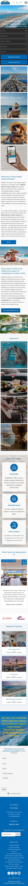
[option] (7, 618)
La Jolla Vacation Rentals (14, 853)
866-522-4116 (14, 741)
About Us (14, 851)
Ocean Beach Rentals (14, 860)
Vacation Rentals (14, 845)
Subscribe (18, 834)
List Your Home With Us (10, 310)
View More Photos (7, 560)
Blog (8, 242)
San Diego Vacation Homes (14, 868)
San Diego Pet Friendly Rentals (14, 862)
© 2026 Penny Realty (14, 881)
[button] (3, 573)
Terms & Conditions (9, 883)
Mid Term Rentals (14, 864)
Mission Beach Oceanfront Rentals (14, 858)
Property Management (14, 849)
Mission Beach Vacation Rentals (14, 855)
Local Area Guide (14, 847)
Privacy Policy (20, 883)
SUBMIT (4, 789)
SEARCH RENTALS (14, 62)
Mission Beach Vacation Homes (14, 866)
